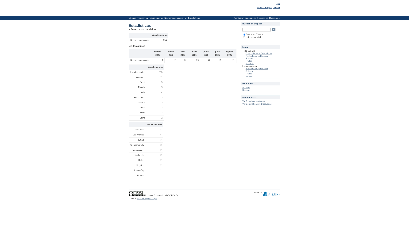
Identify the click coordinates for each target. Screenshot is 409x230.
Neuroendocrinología (173, 18)
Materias (250, 63)
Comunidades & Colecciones (259, 53)
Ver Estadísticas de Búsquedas (257, 104)
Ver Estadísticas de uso (253, 101)
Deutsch (276, 7)
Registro (246, 90)
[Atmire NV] (271, 194)
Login (277, 4)
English (268, 7)
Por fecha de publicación (257, 56)
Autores (249, 58)
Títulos (249, 61)
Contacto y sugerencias (245, 18)
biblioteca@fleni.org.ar (147, 198)
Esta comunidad (253, 37)
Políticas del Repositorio (268, 18)
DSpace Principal (137, 18)
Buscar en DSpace (254, 34)
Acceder (246, 87)
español (261, 7)
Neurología (154, 18)
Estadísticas (194, 18)
